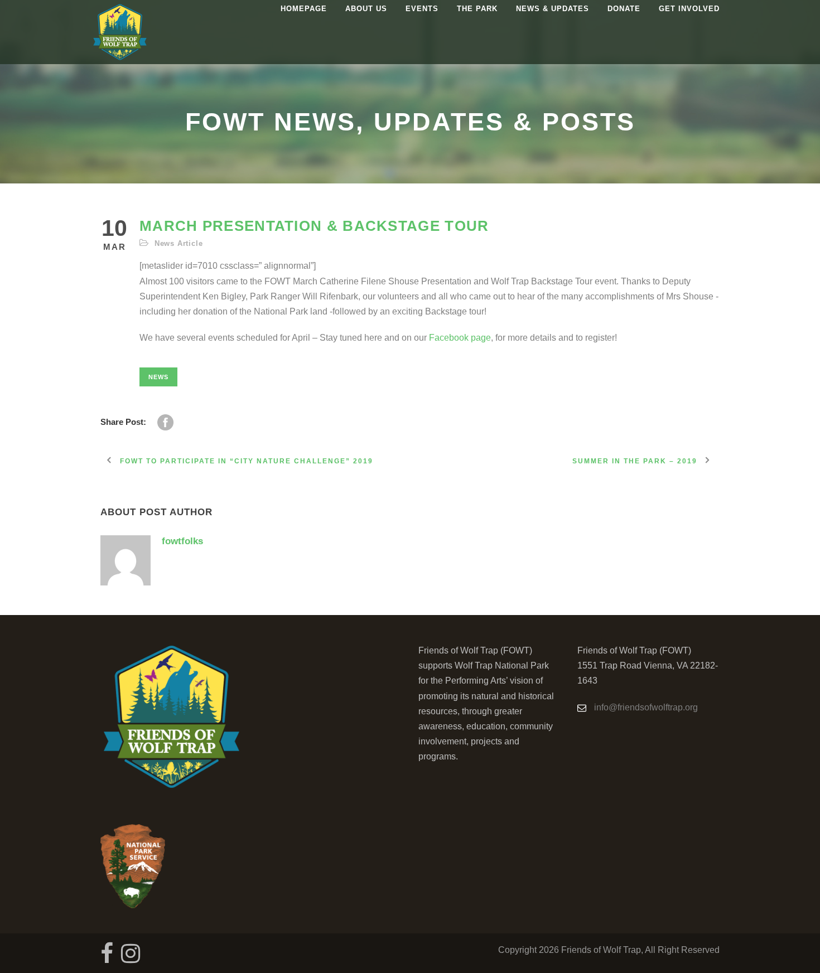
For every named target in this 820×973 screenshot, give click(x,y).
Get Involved (689, 8)
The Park (477, 8)
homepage (304, 8)
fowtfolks (182, 541)
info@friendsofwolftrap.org (646, 707)
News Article (179, 243)
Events (422, 8)
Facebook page (460, 337)
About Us (366, 8)
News (158, 377)
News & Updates (552, 8)
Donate (623, 8)
